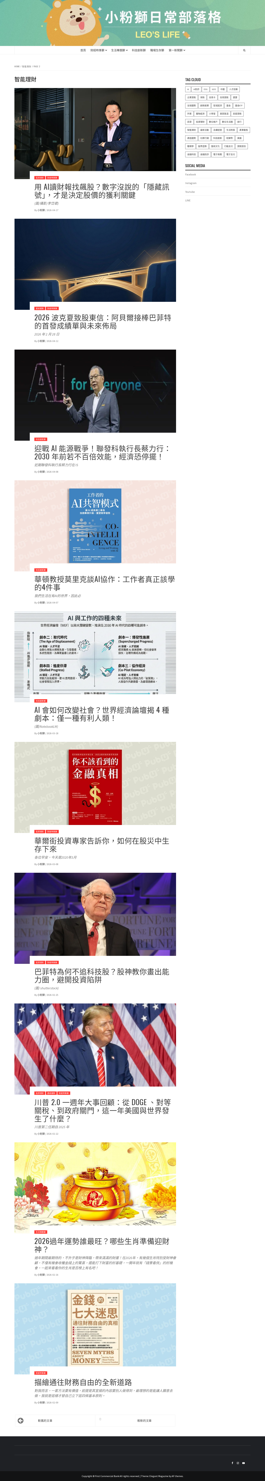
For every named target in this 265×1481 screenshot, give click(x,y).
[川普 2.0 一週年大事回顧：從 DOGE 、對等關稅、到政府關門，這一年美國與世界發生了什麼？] (95, 1048)
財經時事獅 (97, 50)
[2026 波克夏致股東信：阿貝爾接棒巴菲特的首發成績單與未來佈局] (95, 264)
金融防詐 (204, 154)
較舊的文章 (45, 1420)
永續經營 (217, 130)
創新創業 (204, 105)
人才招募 (233, 89)
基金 (228, 105)
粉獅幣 (229, 138)
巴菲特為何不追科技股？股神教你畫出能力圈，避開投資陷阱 (101, 975)
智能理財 (191, 130)
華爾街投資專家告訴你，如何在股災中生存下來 (101, 844)
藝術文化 (215, 146)
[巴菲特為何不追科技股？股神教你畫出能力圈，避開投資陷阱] (95, 917)
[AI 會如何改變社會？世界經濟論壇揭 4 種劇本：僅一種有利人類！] (95, 656)
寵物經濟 (200, 113)
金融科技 (191, 154)
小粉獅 (41, 210)
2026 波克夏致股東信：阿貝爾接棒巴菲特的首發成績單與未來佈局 (102, 321)
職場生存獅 (157, 50)
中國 (222, 89)
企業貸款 (191, 97)
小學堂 (212, 113)
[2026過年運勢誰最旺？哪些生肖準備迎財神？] (95, 1187)
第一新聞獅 (175, 50)
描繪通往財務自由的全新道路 (83, 1381)
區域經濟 (217, 105)
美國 (239, 138)
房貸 (189, 122)
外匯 (189, 113)
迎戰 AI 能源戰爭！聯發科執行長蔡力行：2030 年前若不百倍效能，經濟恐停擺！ (102, 452)
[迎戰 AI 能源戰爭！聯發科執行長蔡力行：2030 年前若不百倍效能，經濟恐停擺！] (95, 394)
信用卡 (212, 97)
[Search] (244, 50)
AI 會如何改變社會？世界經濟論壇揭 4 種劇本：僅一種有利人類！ (101, 713)
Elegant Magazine (158, 1476)
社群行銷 (204, 138)
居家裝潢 (224, 113)
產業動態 (243, 130)
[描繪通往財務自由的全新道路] (95, 1328)
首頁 (83, 50)
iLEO (214, 89)
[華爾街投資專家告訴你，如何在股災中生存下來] (95, 787)
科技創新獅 (139, 50)
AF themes (177, 1476)
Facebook (190, 174)
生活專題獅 (118, 50)
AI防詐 (196, 89)
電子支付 (230, 154)
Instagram (190, 183)
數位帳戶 (213, 122)
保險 (202, 97)
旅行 (239, 122)
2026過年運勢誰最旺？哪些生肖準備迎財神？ (102, 1244)
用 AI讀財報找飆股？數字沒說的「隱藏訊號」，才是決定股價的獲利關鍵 (101, 190)
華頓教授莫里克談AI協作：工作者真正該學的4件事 (104, 582)
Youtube (190, 192)
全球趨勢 (191, 105)
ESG (205, 89)
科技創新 (217, 138)
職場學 (190, 146)
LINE (187, 200)
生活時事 (230, 130)
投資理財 (40, 177)
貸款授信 (241, 146)
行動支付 (228, 146)
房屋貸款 (237, 113)
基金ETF (239, 105)
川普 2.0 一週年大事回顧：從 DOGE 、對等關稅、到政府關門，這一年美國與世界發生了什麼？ (102, 1110)
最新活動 (204, 130)
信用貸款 (224, 97)
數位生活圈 (227, 122)
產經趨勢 (40, 308)
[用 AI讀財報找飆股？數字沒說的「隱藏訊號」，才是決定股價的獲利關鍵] (95, 133)
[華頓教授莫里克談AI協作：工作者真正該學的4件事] (95, 525)
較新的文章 (144, 1420)
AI (188, 89)
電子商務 (217, 154)
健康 (235, 97)
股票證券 (202, 146)
